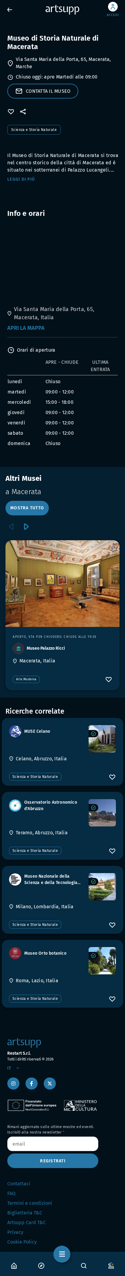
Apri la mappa (26, 328)
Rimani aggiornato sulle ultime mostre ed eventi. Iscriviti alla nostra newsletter (50, 1129)
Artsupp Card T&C (26, 1222)
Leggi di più (21, 179)
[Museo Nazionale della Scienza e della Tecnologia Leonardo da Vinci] (102, 886)
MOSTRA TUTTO (27, 508)
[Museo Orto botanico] (102, 960)
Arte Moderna (26, 679)
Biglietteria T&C (24, 1213)
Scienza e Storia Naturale (34, 130)
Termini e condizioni (29, 1203)
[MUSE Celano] (102, 738)
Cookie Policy (22, 1242)
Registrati (53, 1161)
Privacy (15, 1232)
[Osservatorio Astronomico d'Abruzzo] (102, 812)
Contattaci (18, 1184)
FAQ (11, 1193)
